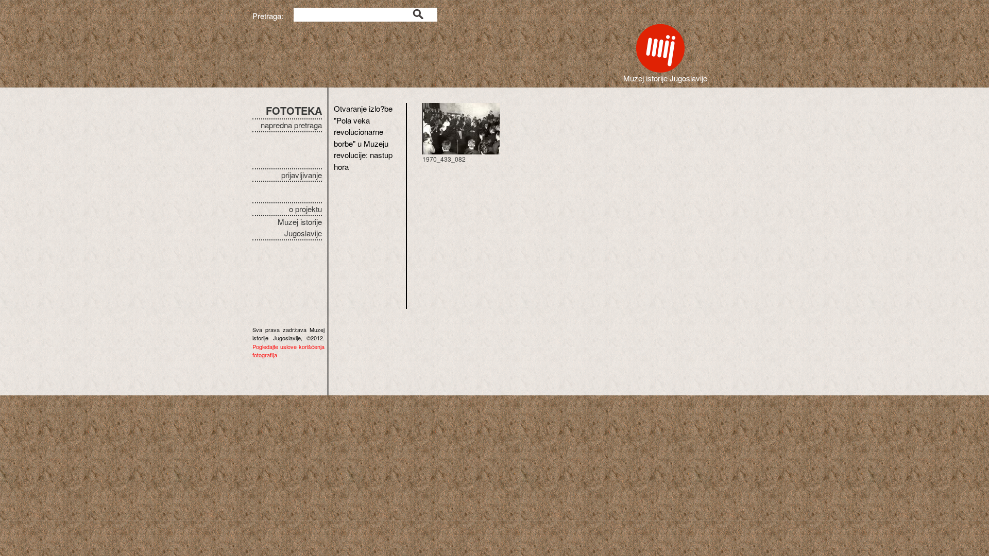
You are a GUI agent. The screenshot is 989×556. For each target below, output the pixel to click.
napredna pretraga (291, 124)
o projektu (305, 208)
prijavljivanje (301, 174)
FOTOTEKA (294, 110)
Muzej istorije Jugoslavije (300, 227)
